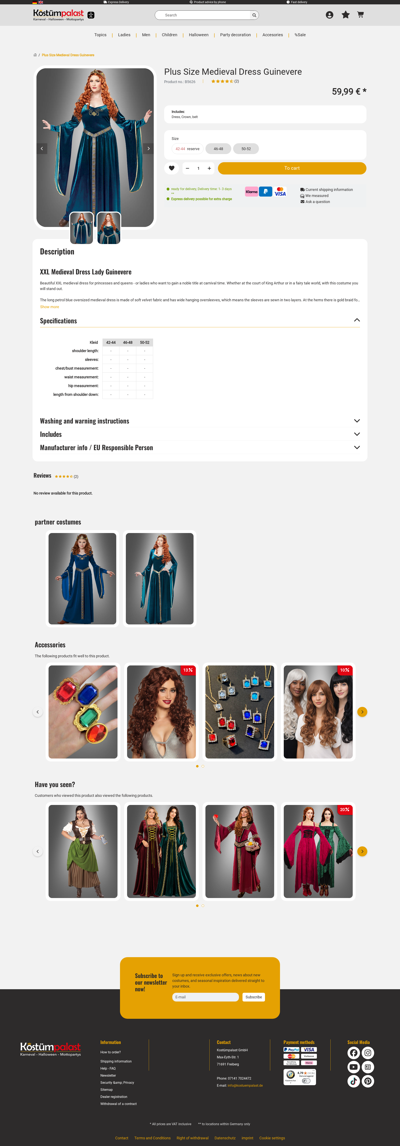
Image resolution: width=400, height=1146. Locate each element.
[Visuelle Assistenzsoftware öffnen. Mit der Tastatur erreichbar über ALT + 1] (88, 15)
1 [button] (197, 766)
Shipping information (116, 1061)
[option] (95, 147)
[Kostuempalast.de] (58, 15)
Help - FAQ (108, 1068)
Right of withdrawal (193, 1138)
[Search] (254, 15)
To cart (292, 168)
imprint (247, 1138)
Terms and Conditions (152, 1138)
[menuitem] (34, 2)
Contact (121, 1138)
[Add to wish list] (171, 168)
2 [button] (202, 766)
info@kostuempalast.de (245, 1085)
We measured (317, 195)
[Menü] (313, 1071)
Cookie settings (272, 1138)
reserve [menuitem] (188, 149)
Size (175, 138)
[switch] (306, 1080)
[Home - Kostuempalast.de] (50, 1049)
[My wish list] (345, 15)
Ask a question (317, 201)
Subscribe (254, 997)
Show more (49, 307)
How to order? (110, 1052)
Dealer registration (113, 1097)
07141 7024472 (239, 1078)
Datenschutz (225, 1138)
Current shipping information (329, 189)
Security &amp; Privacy (117, 1083)
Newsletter (108, 1075)
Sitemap (106, 1090)
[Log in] (329, 15)
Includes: (178, 112)
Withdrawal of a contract (118, 1104)
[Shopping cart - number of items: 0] (361, 15)
